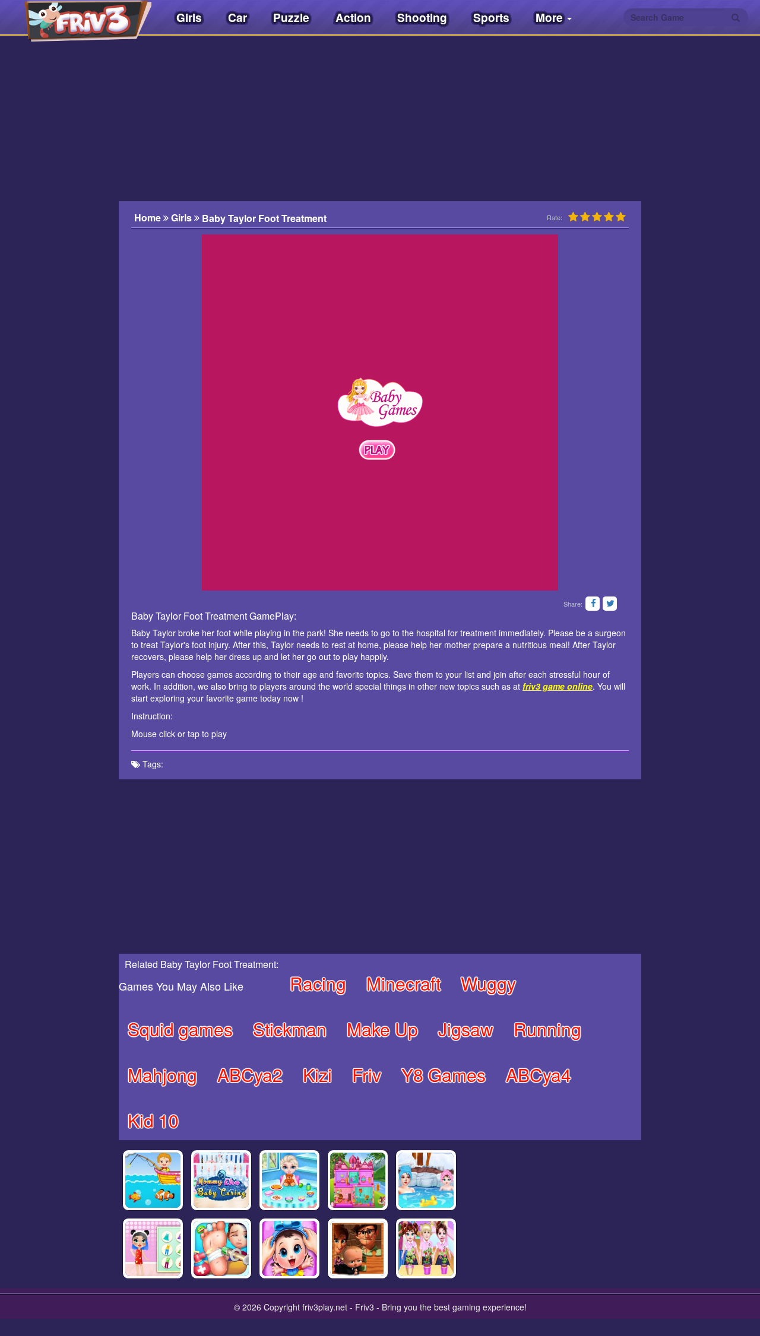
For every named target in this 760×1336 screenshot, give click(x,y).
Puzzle (291, 17)
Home (148, 217)
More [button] (551, 17)
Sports (491, 17)
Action (353, 17)
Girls (189, 17)
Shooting (422, 17)
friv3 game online (557, 686)
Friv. (77, 18)
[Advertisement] (59, 282)
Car (237, 17)
